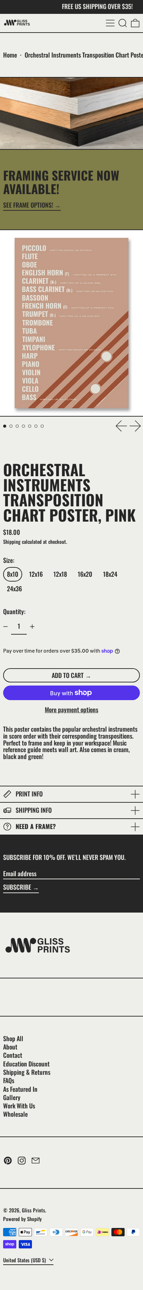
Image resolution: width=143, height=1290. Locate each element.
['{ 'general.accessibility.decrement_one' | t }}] (5, 626)
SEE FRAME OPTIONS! (28, 205)
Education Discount (26, 1063)
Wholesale (15, 1113)
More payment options (71, 709)
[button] (122, 23)
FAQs (8, 1080)
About (10, 1046)
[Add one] (32, 626)
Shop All (13, 1038)
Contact (12, 1055)
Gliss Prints (33, 1210)
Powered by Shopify (22, 1218)
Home (10, 54)
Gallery (11, 1097)
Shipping (11, 541)
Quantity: (14, 611)
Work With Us (19, 1105)
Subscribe (17, 886)
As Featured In (20, 1088)
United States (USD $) (25, 1260)
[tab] (4, 426)
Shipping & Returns (26, 1072)
